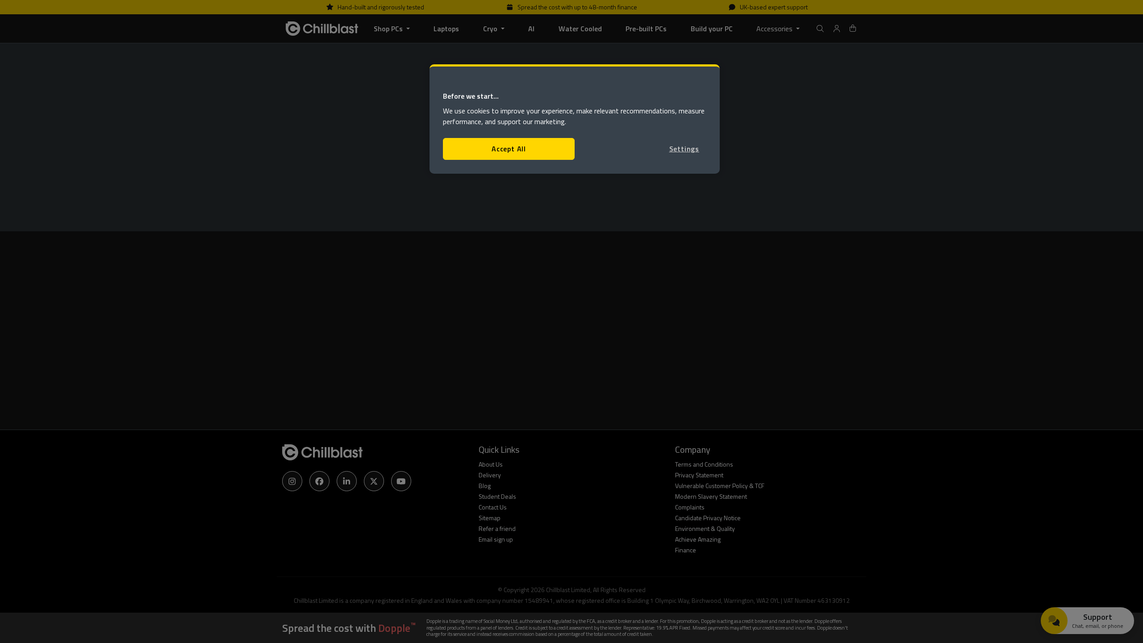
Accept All (509, 148)
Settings (684, 148)
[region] (575, 119)
